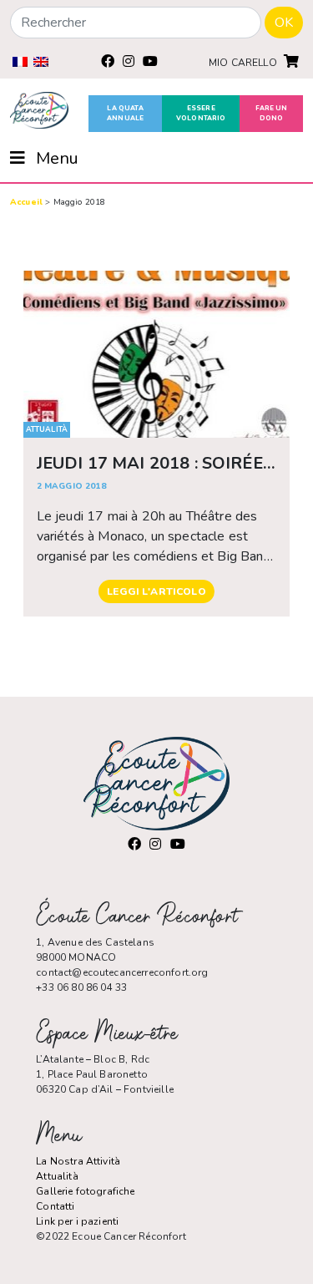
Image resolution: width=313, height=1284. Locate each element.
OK (284, 22)
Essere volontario (201, 113)
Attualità (57, 1176)
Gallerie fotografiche (85, 1191)
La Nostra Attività (78, 1161)
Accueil (26, 202)
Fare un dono (271, 113)
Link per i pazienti (77, 1221)
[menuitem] (20, 62)
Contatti (55, 1206)
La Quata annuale (125, 113)
